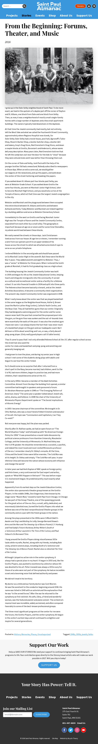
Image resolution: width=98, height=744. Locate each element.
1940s (72, 634)
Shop (52, 15)
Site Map (55, 738)
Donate (80, 6)
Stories (26, 15)
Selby (90, 634)
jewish (84, 634)
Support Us (84, 15)
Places (34, 634)
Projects (12, 15)
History (17, 634)
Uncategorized (44, 634)
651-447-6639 (68, 723)
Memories (25, 634)
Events (40, 15)
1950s (78, 634)
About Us (66, 15)
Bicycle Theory (73, 738)
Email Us (81, 723)
